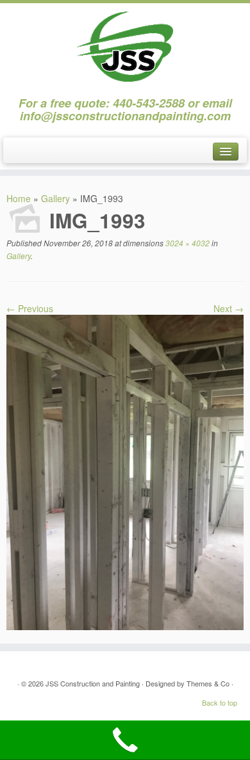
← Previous (29, 308)
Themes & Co (208, 683)
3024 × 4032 (186, 242)
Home (18, 198)
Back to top (219, 702)
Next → (228, 308)
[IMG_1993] (125, 470)
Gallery (55, 198)
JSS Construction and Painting (93, 683)
